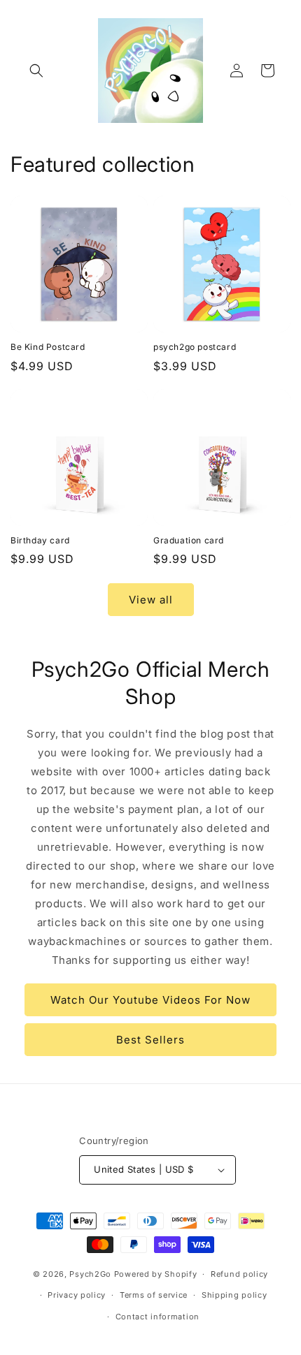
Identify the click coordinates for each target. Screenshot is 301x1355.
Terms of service (154, 1295)
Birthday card (40, 540)
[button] (36, 70)
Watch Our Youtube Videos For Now (150, 999)
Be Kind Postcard (47, 347)
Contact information (157, 1316)
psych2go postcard (194, 347)
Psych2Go (90, 1274)
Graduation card (188, 540)
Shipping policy (234, 1295)
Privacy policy (77, 1295)
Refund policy (239, 1274)
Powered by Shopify (155, 1274)
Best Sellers (150, 1039)
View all (151, 599)
